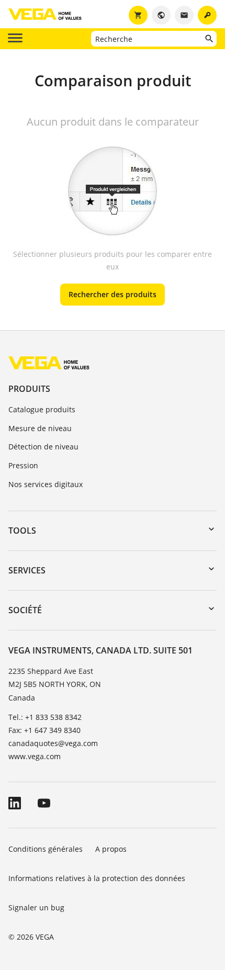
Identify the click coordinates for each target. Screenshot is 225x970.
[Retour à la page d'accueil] (48, 362)
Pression (23, 465)
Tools (22, 530)
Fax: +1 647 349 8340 (44, 730)
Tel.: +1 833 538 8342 (45, 717)
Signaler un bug (36, 907)
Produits (29, 388)
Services (27, 570)
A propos (112, 849)
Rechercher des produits (112, 294)
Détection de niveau (43, 447)
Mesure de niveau (40, 428)
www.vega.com (34, 756)
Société (25, 610)
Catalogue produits (41, 409)
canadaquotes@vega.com (53, 743)
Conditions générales (45, 849)
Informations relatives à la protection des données (96, 878)
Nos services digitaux (45, 484)
